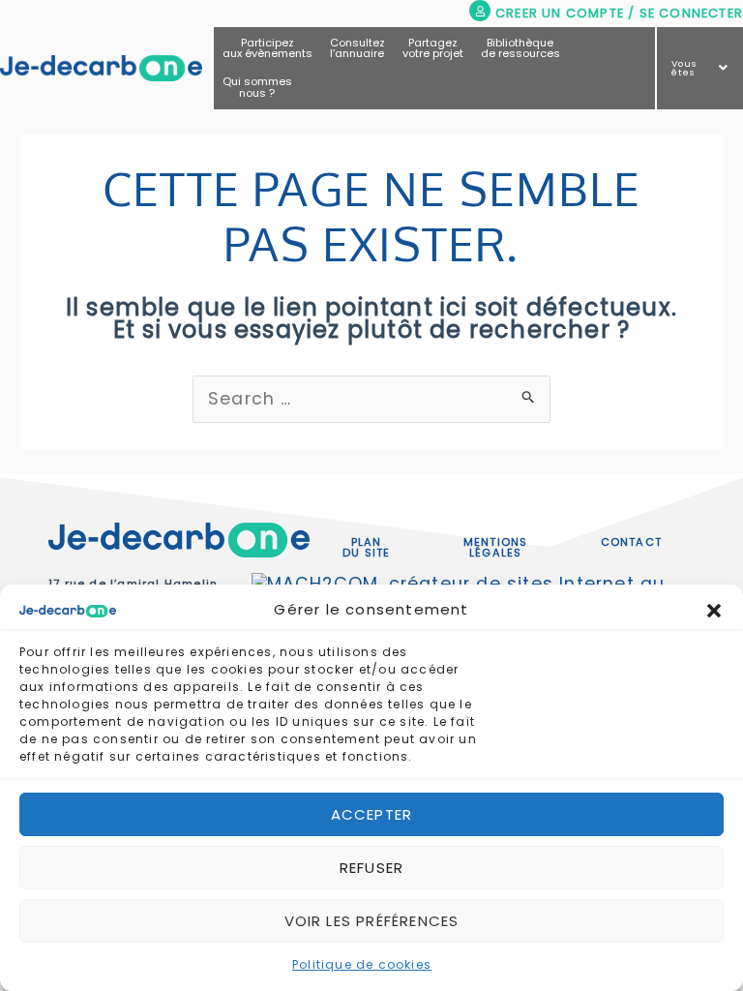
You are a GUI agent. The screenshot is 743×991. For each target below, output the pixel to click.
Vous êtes (684, 68)
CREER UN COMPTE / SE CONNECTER (619, 13)
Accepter (372, 814)
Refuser (371, 867)
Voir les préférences (372, 921)
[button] (714, 610)
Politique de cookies (361, 964)
